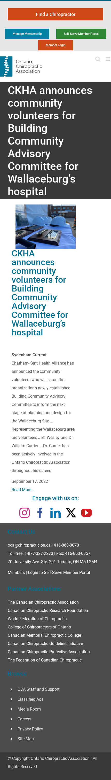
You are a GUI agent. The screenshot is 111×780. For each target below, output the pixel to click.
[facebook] (40, 513)
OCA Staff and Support (38, 689)
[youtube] (86, 513)
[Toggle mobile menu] (108, 59)
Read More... (23, 489)
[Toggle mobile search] (97, 59)
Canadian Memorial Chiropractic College (44, 635)
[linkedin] (55, 513)
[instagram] (24, 513)
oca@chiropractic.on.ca (29, 545)
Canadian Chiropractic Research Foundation (48, 610)
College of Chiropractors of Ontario (39, 627)
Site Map (26, 738)
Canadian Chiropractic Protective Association (49, 651)
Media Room (29, 709)
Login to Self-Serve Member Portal (59, 572)
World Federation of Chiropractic (37, 618)
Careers (24, 718)
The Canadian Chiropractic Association (43, 602)
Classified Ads (30, 699)
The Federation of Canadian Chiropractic (45, 660)
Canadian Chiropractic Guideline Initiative (45, 643)
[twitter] (71, 513)
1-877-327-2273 (39, 553)
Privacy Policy (30, 729)
